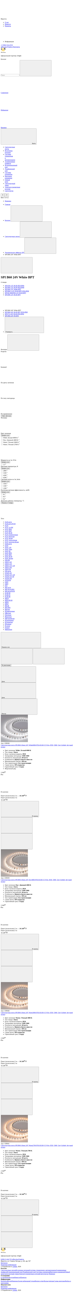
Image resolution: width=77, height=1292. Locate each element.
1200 (5, 488)
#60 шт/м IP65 (9, 589)
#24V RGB (8, 556)
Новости (8, 24)
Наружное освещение (8, 177)
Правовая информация (8, 1265)
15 (4, 464)
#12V (6, 525)
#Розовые (8, 624)
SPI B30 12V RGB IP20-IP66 (14, 286)
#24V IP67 (8, 555)
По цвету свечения (7, 383)
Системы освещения (8, 173)
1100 (5, 486)
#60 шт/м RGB (10, 591)
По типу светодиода (8, 398)
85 (4, 497)
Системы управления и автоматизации (42, 1270)
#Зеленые (8, 615)
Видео (9, 1281)
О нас (7, 22)
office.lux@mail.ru (18, 1259)
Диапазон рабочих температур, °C (12, 501)
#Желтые (8, 613)
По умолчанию (6, 665)
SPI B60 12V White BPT (13, 289)
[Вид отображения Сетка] (16, 656)
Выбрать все (5, 435)
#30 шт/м (8, 571)
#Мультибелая (9, 618)
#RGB (7, 606)
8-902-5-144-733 (6, 1259)
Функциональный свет (15, 1272)
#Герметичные (10, 611)
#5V (6, 586)
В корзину (35, 816)
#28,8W (7, 560)
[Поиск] (35, 68)
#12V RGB (8, 533)
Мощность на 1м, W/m (9, 460)
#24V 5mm (8, 549)
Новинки (8, 201)
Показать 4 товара (7, 503)
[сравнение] (16, 825)
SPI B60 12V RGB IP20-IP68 (14, 287)
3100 (5, 473)
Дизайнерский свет (29, 1272)
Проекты (8, 26)
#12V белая (9, 538)
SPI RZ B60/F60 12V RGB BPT (15, 293)
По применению (7, 414)
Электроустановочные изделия (29, 1274)
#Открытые (9, 622)
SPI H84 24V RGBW (12, 316)
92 (4, 499)
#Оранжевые (9, 620)
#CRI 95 (7, 595)
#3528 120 (8, 573)
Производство (9, 1277)
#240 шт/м (8, 544)
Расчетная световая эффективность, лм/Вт (15, 490)
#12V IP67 (8, 531)
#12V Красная (9, 536)
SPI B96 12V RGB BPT (13, 295)
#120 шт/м (8, 522)
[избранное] (16, 841)
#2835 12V (8, 564)
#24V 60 (7, 551)
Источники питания (9, 151)
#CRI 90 (7, 593)
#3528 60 (8, 580)
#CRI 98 (7, 597)
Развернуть (9, 332)
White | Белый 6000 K (11, 438)
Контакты (16, 47)
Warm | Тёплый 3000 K (11, 442)
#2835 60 (8, 569)
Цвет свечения (6, 433)
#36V (6, 582)
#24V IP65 (8, 553)
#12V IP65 (8, 529)
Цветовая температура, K (9, 466)
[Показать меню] (26, 213)
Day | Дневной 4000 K (11, 440)
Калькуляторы (49, 1281)
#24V (6, 546)
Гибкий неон (7, 181)
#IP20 (7, 598)
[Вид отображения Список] (49, 656)
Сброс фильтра (6, 416)
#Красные (8, 617)
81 (4, 494)
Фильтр (4, 713)
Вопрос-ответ (39, 1281)
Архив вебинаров (24, 1281)
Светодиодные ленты (8, 1270)
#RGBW (8, 607)
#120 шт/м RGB (10, 524)
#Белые (7, 609)
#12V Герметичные (11, 535)
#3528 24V (8, 578)
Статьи (32, 1281)
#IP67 (7, 604)
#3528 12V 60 (9, 577)
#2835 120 (8, 562)
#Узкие (7, 628)
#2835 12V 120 (10, 566)
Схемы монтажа (59, 1281)
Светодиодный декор (11, 1274)
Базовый (4, 367)
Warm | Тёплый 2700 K (11, 444)
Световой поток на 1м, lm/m (10, 479)
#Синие (7, 626)
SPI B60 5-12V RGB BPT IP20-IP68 (17, 291)
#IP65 (7, 602)
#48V (6, 584)
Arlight (14, 1266)
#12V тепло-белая (11, 540)
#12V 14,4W (9, 527)
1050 (5, 484)
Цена (3, 681)
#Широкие (8, 629)
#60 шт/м (8, 587)
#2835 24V (8, 567)
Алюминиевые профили (10, 162)
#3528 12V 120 (10, 575)
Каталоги (4, 1281)
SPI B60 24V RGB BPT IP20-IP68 (16, 312)
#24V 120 (8, 547)
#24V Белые (9, 558)
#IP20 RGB (8, 600)
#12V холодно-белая (12, 542)
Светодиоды (9, 191)
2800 (5, 471)
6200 (5, 477)
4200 (5, 475)
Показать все (6, 647)
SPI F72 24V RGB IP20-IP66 (14, 314)
